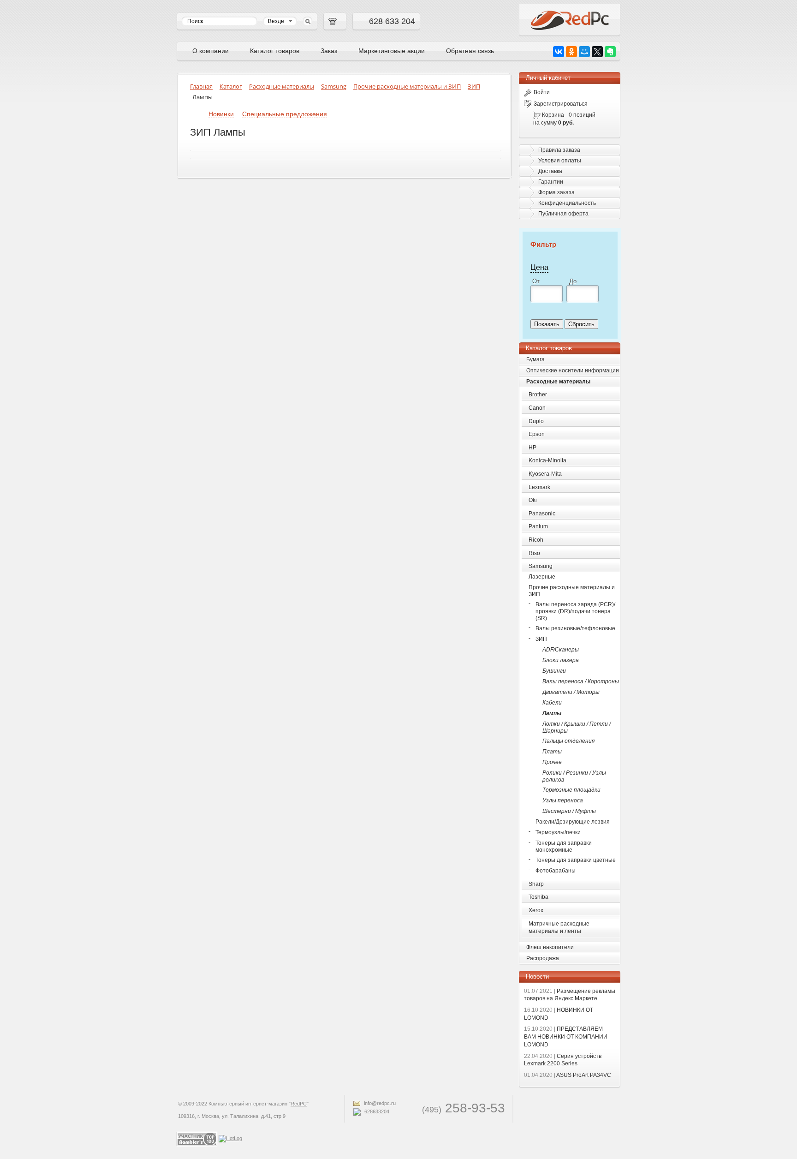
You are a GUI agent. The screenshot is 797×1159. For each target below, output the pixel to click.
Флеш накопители (550, 947)
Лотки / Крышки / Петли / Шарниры (576, 727)
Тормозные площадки (571, 790)
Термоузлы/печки (558, 832)
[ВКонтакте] (558, 51)
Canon (537, 408)
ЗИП (541, 639)
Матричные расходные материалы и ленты (559, 927)
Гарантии (550, 182)
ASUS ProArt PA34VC (567, 1075)
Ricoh (536, 540)
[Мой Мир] (584, 51)
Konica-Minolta (547, 460)
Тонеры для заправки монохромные (563, 846)
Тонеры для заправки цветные (575, 860)
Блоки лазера (560, 660)
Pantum (538, 526)
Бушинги (554, 671)
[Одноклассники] (571, 51)
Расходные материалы (558, 381)
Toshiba (538, 897)
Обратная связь (470, 50)
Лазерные (542, 577)
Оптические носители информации (572, 370)
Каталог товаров (274, 50)
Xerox (536, 910)
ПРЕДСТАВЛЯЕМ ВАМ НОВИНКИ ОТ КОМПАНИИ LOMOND (565, 1037)
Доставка (550, 171)
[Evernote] (610, 51)
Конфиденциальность (567, 203)
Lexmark (539, 487)
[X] (597, 51)
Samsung (541, 566)
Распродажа (542, 958)
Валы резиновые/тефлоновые (575, 628)
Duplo (536, 421)
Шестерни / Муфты (569, 811)
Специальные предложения (284, 114)
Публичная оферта (563, 213)
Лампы (551, 713)
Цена (539, 267)
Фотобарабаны (555, 870)
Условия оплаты (559, 160)
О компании (210, 50)
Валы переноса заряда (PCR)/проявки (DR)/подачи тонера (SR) (575, 611)
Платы (552, 751)
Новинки (221, 114)
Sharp (536, 884)
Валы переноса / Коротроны (580, 681)
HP (532, 447)
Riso (534, 553)
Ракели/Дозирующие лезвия (572, 821)
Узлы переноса (562, 800)
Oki (533, 500)
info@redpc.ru (379, 1103)
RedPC (299, 1103)
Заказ (329, 50)
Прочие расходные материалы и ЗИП (572, 590)
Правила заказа (559, 150)
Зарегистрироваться (561, 104)
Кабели (552, 702)
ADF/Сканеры (560, 649)
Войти (542, 92)
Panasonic (542, 513)
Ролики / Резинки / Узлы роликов (574, 776)
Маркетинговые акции (391, 50)
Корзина (553, 115)
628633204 (376, 1111)
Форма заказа (556, 192)
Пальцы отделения (568, 741)
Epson (537, 434)
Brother (538, 394)
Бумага (535, 359)
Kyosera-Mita (545, 474)
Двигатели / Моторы (571, 692)
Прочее (552, 762)
